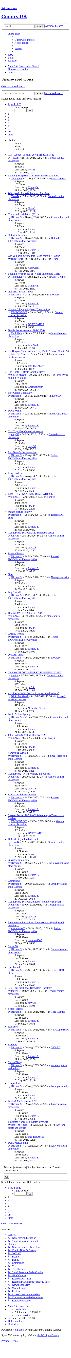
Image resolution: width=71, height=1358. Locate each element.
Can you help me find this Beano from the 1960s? (34, 255)
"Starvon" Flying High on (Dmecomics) (29, 309)
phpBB (18, 1329)
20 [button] (9, 131)
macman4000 (18, 928)
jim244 (14, 496)
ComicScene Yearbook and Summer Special (31, 532)
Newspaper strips (60, 577)
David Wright (15, 410)
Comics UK (14, 16)
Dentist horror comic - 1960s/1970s (26, 330)
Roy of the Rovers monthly (22, 794)
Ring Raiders (15, 473)
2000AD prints (16, 654)
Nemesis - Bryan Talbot (20, 291)
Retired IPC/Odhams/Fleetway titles (33, 239)
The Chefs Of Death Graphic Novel (26, 371)
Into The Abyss (19, 354)
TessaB (15, 157)
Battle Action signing (19, 714)
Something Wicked (18, 752)
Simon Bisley (15, 1062)
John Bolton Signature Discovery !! (26, 735)
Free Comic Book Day (20, 392)
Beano (55, 258)
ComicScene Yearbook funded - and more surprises (34, 901)
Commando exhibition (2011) (23, 214)
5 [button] (8, 125)
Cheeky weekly (16, 633)
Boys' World (14, 592)
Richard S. (16, 217)
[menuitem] (25, 39)
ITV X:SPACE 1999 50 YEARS (25, 613)
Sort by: (31, 1167)
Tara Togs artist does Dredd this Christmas (30, 988)
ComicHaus (14, 880)
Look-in (51, 496)
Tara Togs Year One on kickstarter (25, 431)
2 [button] (8, 116)
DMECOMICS (19, 312)
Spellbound (14, 967)
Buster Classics (16, 553)
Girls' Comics (58, 178)
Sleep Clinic (14, 1083)
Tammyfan (16, 178)
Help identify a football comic (23, 839)
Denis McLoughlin (18, 1142)
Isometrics (13, 1026)
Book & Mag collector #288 (22, 1101)
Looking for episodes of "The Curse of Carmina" (33, 175)
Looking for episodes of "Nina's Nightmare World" (34, 273)
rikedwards (17, 258)
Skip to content (9, 8)
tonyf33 (15, 434)
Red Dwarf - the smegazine (22, 452)
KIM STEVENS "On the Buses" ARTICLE (31, 494)
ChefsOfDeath (18, 374)
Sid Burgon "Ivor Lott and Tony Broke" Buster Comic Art (38, 351)
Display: (8, 1167)
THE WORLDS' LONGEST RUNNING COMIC (34, 672)
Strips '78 (13, 946)
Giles (10, 574)
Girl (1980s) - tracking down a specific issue (31, 154)
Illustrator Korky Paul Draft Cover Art (28, 1121)
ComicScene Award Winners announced (29, 773)
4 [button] (8, 122)
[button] (14, 104)
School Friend (15, 1008)
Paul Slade (16, 333)
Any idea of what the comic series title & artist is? (33, 693)
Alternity (12, 1044)
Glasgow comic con (18, 860)
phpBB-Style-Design (48, 1335)
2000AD (54, 294)
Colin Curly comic (17, 235)
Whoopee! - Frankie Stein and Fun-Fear (29, 193)
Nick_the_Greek (20, 696)
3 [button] (8, 119)
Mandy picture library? (20, 511)
